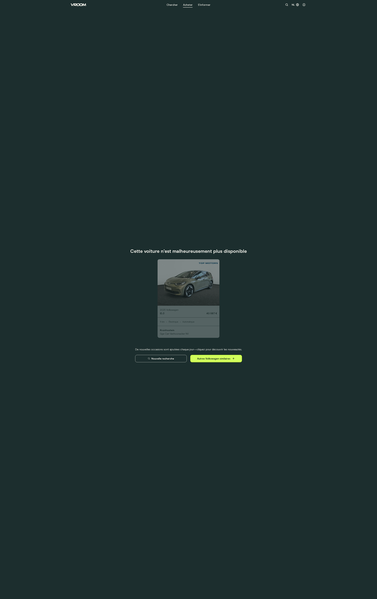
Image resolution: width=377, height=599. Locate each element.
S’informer (204, 4)
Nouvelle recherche (162, 358)
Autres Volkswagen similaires (213, 358)
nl (293, 4)
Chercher (172, 4)
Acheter (188, 4)
